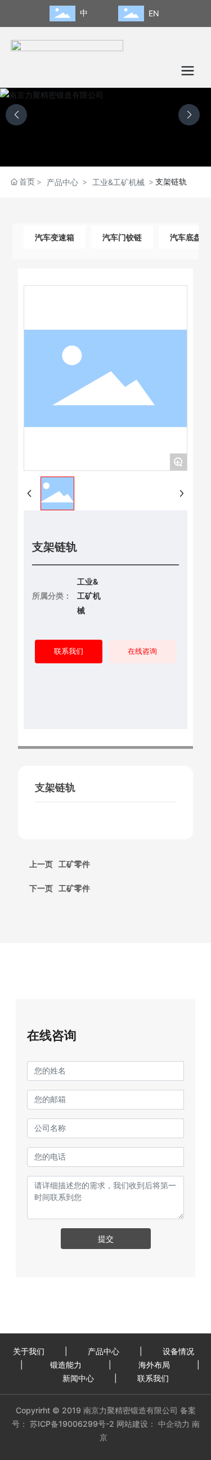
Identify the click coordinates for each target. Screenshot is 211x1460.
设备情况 (177, 1351)
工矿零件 (74, 888)
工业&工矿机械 (118, 182)
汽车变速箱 (54, 237)
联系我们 (152, 1378)
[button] (189, 114)
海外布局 (153, 1364)
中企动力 (174, 1423)
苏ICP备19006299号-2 (71, 1423)
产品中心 (62, 182)
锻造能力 (65, 1364)
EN (154, 13)
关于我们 (28, 1351)
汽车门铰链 (122, 237)
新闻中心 (78, 1378)
